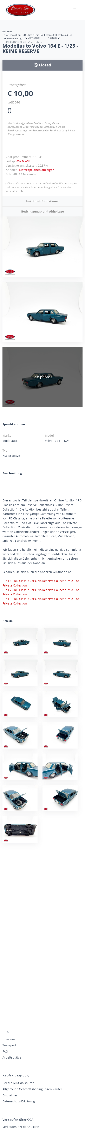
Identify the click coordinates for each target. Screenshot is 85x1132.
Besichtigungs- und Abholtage (42, 211)
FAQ (5, 1051)
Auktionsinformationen (42, 201)
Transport (9, 1045)
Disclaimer (9, 1095)
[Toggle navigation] (75, 10)
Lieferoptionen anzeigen (36, 170)
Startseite (7, 31)
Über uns (8, 1039)
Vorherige (34, 38)
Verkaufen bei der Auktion (20, 1127)
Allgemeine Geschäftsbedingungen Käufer (32, 1089)
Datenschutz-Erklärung (18, 1101)
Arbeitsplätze (11, 1057)
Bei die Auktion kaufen (18, 1083)
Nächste (52, 38)
